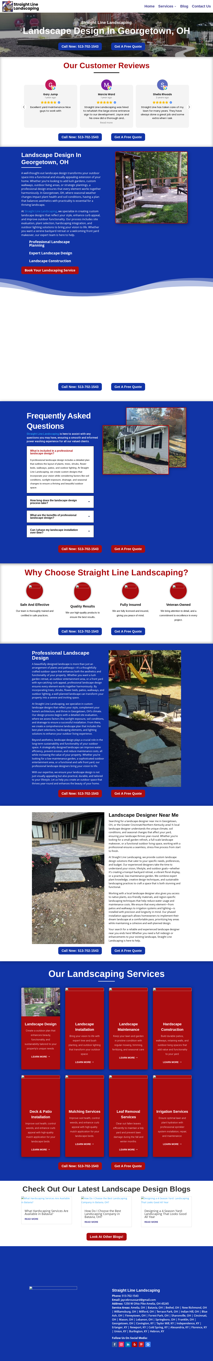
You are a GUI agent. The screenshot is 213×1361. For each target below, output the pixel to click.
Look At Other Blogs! (106, 1237)
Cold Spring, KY (158, 1327)
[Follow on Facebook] (114, 1344)
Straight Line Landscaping (41, 211)
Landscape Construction (50, 261)
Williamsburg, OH (125, 1311)
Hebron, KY (157, 1331)
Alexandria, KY (179, 1327)
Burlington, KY (138, 1331)
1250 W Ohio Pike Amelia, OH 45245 (146, 1303)
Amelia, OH (138, 1307)
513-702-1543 (130, 1296)
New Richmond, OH (194, 1307)
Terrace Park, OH (167, 1311)
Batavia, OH (155, 1307)
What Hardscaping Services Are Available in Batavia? (46, 1212)
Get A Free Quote (128, 46)
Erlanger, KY (119, 1327)
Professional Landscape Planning (49, 243)
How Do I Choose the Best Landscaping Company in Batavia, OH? (103, 1214)
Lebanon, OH (144, 1319)
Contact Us (201, 6)
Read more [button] (106, 122)
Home (149, 6)
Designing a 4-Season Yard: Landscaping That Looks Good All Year (165, 1214)
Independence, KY (188, 1323)
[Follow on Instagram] (121, 1344)
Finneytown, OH (135, 1315)
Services (165, 6)
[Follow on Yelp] (134, 1344)
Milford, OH (146, 1311)
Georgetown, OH (122, 1323)
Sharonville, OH (181, 1315)
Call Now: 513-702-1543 (80, 46)
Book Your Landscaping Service (50, 270)
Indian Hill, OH (190, 1311)
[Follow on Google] (148, 1344)
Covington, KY (145, 1323)
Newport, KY (138, 1327)
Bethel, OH (172, 1307)
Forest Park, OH (158, 1315)
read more (31, 1218)
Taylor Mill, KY (165, 1323)
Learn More (39, 1056)
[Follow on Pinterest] (141, 1344)
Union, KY (120, 1331)
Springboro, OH (165, 1319)
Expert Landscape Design (50, 253)
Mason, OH (126, 1319)
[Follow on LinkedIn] (128, 1344)
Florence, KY (199, 1327)
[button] (189, 107)
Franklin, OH (186, 1319)
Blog (184, 6)
